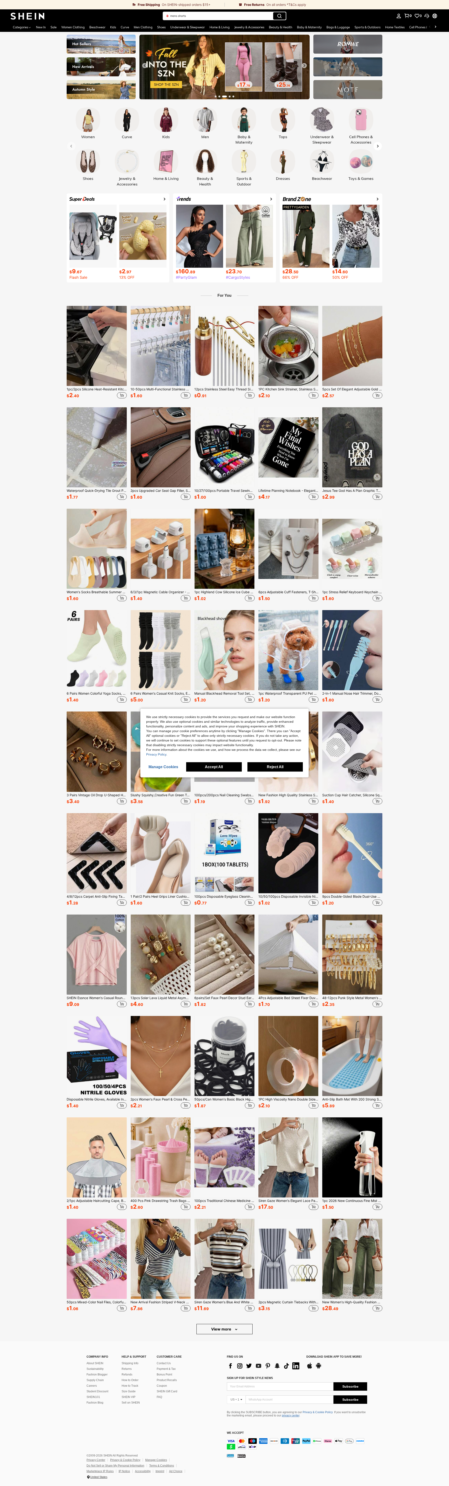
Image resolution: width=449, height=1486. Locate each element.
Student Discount (97, 1391)
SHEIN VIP (128, 1397)
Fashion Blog (95, 1402)
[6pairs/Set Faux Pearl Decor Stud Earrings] (224, 955)
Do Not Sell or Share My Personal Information (115, 1465)
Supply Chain (95, 1380)
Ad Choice (175, 1471)
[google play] (318, 1368)
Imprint (160, 1471)
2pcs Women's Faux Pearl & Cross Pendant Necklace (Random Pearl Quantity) (160, 1099)
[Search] (279, 16)
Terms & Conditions (161, 1465)
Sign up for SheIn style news (250, 1378)
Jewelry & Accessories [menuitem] (249, 27)
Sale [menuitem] (54, 27)
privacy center (290, 1415)
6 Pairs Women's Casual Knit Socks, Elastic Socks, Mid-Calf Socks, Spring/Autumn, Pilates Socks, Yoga (160, 693)
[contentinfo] (297, 1443)
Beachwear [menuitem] (97, 27)
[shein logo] (27, 15)
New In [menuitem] (41, 27)
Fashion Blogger (97, 1374)
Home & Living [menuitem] (220, 27)
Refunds (127, 1374)
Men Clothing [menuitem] (143, 27)
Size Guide (129, 1391)
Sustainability (95, 1369)
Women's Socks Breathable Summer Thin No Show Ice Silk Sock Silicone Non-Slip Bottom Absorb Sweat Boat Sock (97, 592)
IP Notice (124, 1471)
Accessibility (143, 1471)
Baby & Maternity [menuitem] (309, 27)
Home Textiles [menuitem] (395, 27)
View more (221, 1329)
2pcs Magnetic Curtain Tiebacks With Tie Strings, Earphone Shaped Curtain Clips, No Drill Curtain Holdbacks (288, 1302)
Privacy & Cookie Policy (318, 1412)
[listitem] (97, 353)
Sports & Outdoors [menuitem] (367, 27)
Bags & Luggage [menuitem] (338, 27)
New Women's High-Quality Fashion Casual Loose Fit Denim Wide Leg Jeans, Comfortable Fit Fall (352, 1302)
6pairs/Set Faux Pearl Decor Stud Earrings (224, 998)
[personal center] (399, 16)
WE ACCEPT (235, 1432)
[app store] (309, 1368)
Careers (92, 1385)
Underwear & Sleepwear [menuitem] (187, 27)
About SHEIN (95, 1363)
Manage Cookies (156, 1460)
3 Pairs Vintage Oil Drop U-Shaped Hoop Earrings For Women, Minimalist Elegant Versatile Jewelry (97, 795)
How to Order (130, 1380)
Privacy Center (96, 1460)
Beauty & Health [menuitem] (280, 27)
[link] (112, 4)
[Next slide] (304, 65)
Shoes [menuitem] (161, 27)
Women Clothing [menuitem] (73, 27)
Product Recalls (167, 1380)
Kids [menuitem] (113, 27)
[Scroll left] (429, 27)
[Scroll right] (435, 27)
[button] (427, 16)
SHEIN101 (93, 1397)
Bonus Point (164, 1374)
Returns (127, 1369)
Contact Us (164, 1363)
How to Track (130, 1385)
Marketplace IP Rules (100, 1471)
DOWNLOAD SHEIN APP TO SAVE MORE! (334, 1356)
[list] (264, 1365)
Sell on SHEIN (131, 1402)
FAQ (159, 1397)
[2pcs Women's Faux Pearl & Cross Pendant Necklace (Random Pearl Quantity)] (160, 1056)
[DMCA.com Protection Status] (241, 1455)
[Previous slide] (145, 65)
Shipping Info (130, 1363)
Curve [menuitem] (125, 27)
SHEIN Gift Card (167, 1391)
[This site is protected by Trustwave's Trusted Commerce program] (230, 1455)
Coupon (162, 1385)
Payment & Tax (166, 1369)
